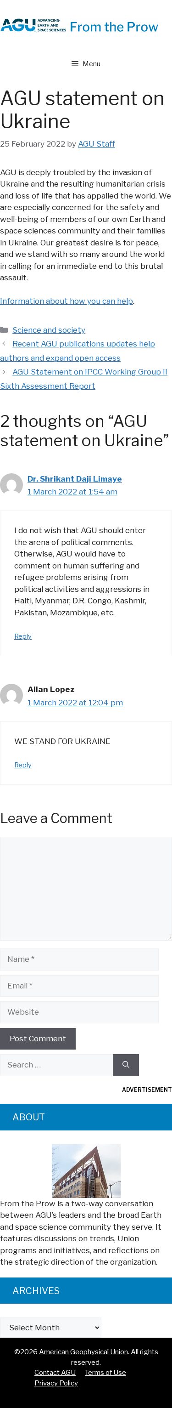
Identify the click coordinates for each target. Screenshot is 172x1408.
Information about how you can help (66, 301)
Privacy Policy (56, 1383)
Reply (23, 636)
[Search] (126, 1065)
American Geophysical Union (83, 1352)
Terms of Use (105, 1372)
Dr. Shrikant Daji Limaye (75, 478)
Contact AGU (55, 1372)
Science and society (48, 330)
